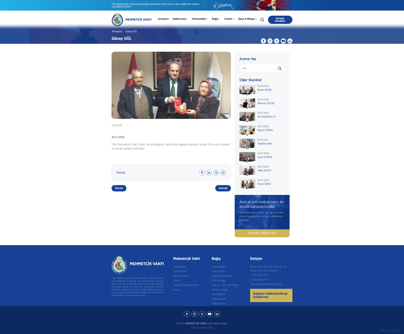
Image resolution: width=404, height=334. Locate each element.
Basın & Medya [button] (246, 19)
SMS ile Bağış (219, 280)
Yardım (176, 280)
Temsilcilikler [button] (199, 19)
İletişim (177, 289)
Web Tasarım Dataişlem (389, 331)
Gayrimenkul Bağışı (222, 276)
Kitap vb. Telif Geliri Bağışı (225, 285)
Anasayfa (163, 19)
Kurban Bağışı (219, 267)
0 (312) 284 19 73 (259, 280)
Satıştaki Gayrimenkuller (186, 285)
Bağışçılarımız (219, 299)
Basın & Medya (181, 276)
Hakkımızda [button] (179, 19)
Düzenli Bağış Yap (262, 233)
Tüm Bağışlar (218, 294)
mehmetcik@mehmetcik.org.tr (266, 284)
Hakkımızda (179, 267)
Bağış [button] (215, 19)
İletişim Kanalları (280, 19)
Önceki (119, 188)
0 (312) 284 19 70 (259, 275)
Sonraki (223, 188)
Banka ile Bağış (220, 289)
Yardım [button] (228, 19)
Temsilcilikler (179, 271)
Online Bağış (218, 271)
